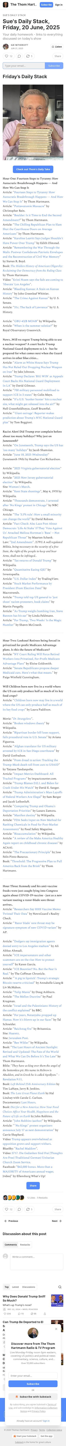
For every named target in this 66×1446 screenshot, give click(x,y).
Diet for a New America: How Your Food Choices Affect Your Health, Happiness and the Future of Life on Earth (31, 1112)
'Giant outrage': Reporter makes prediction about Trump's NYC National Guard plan (33, 418)
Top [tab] (7, 1287)
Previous (13, 1221)
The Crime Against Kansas (31, 298)
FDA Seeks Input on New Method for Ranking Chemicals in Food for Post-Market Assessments (32, 824)
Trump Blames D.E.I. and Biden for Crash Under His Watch (31, 785)
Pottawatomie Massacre (29, 206)
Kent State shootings (27, 491)
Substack (19, 1442)
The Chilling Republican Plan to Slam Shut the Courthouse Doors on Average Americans (32, 229)
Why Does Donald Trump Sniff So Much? (24, 1298)
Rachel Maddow (26, 1148)
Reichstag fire (22, 1029)
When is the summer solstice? (33, 326)
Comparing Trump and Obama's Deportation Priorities (29, 808)
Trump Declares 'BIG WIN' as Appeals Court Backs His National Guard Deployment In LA (33, 381)
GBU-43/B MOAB (25, 321)
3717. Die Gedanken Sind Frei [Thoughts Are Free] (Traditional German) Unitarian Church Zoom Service (33, 1158)
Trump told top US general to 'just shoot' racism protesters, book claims (30, 599)
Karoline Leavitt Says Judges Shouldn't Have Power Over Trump (33, 240)
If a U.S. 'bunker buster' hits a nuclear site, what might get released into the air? (32, 401)
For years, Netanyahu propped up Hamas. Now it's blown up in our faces (29, 1017)
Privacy (34, 1430)
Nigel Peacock (30, 1309)
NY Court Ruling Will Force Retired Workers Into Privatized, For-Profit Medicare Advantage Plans (31, 659)
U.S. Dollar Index (25, 579)
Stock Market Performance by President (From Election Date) (27, 585)
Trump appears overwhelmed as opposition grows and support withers (27, 1141)
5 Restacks (42, 1197)
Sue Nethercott (19, 45)
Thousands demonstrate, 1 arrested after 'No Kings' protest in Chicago (31, 503)
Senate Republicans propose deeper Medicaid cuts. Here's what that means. (31, 670)
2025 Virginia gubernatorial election (37, 468)
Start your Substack (26, 1436)
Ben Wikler (21, 1043)
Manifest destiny (24, 815)
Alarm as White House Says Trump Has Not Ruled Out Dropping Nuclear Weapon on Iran (32, 367)
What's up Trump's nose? (17, 1305)
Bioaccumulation (25, 834)
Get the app (46, 1436)
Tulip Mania (22, 992)
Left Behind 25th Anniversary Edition (33, 1084)
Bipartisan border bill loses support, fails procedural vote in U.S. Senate (31, 734)
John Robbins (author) (28, 1121)
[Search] (60, 1287)
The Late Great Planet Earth (27, 1093)
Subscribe (46, 4)
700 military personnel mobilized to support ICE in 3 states (31, 392)
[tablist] (17, 1244)
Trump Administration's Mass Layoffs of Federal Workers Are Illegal (32, 794)
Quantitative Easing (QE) (30, 570)
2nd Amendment (21, 542)
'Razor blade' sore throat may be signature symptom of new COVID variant (29, 925)
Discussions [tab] (28, 1287)
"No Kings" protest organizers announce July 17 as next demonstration (28, 1127)
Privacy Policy (38, 1411)
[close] (56, 1329)
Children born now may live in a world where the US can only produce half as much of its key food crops (33, 705)
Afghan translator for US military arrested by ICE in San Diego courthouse (29, 748)
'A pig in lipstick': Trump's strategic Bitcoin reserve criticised (31, 980)
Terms (42, 1430)
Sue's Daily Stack (14, 15)
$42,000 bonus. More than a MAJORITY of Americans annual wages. (28, 1169)
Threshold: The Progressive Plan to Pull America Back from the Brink (32, 863)
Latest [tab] (15, 1287)
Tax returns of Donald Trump (32, 560)
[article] (33, 1305)
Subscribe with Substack (35, 1396)
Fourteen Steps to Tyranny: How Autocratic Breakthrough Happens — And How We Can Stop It (33, 197)
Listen (58, 46)
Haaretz (14, 1033)
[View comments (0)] (19, 56)
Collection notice (54, 1430)
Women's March (19, 487)
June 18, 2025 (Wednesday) (31, 455)
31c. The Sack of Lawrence (31, 307)
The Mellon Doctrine (27, 997)
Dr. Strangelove (22, 719)
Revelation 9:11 (12, 1079)
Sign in (59, 4)
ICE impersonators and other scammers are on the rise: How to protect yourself (28, 960)
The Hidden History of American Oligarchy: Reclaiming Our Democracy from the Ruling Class (33, 268)
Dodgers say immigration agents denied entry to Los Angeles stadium (29, 943)
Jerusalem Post (18, 1038)
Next (55, 1221)
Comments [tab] (11, 1244)
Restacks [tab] (25, 1244)
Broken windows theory (29, 723)
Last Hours (28, 1102)
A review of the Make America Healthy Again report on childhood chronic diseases (33, 840)
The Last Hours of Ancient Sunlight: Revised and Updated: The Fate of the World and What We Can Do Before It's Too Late (31, 1052)
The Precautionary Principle (32, 852)
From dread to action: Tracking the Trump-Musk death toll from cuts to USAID (31, 762)
